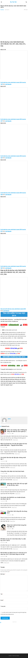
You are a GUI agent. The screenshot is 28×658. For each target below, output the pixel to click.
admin (9, 418)
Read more (15, 439)
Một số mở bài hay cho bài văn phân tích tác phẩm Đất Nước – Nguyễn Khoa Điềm (14, 444)
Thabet (17, 655)
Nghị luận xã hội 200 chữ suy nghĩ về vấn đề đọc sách (17, 484)
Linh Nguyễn (8, 84)
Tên (2, 594)
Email (2, 600)
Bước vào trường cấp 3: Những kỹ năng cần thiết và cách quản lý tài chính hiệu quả (17, 431)
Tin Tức (2, 9)
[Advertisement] (14, 26)
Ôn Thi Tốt (13, 2)
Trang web (3, 606)
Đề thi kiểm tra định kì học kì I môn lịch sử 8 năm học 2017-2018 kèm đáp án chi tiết (14, 553)
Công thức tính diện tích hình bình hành (12, 471)
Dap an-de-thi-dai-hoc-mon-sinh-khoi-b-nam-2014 (13, 308)
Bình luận (3, 574)
